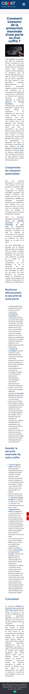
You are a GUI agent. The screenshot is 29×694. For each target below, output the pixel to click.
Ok (15, 691)
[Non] (26, 688)
